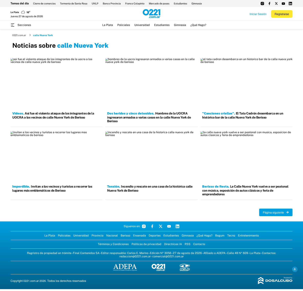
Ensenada (139, 235)
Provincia (97, 235)
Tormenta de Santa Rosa (73, 3)
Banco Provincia (112, 3)
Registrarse (282, 14)
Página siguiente (274, 212)
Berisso (125, 235)
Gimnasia (196, 3)
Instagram (144, 226)
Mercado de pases (159, 3)
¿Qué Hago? (198, 25)
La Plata (107, 25)
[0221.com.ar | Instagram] (262, 3)
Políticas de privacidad (146, 244)
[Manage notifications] (295, 269)
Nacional (112, 235)
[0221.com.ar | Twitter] (276, 3)
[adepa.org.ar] (125, 267)
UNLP (95, 3)
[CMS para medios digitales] (275, 281)
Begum (219, 235)
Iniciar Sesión (258, 14)
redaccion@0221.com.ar (135, 256)
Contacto (199, 244)
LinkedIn (177, 226)
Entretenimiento (248, 235)
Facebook (152, 226)
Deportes (155, 235)
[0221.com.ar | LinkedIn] (290, 3)
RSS (187, 244)
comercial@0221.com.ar (168, 256)
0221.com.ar (19, 35)
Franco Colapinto (134, 3)
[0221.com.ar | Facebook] (269, 3)
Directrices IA (173, 244)
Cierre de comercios (44, 3)
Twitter (161, 226)
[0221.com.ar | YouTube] (283, 3)
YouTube (169, 226)
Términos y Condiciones (113, 244)
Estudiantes (180, 3)
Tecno (231, 235)
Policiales (123, 25)
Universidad (142, 25)
